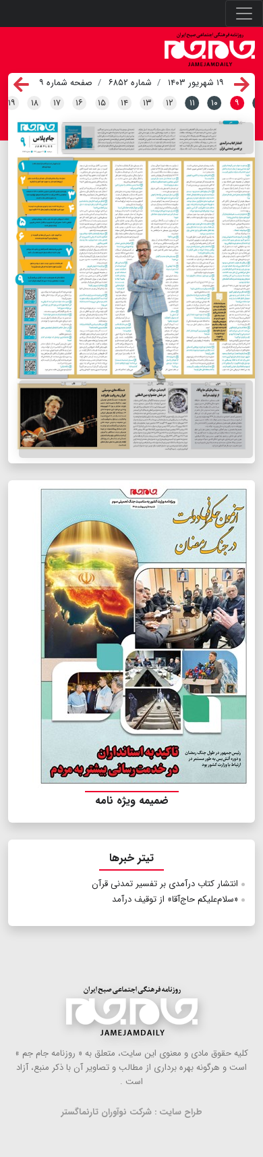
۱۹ (12, 103)
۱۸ (34, 103)
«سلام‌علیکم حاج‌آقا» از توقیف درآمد (175, 899)
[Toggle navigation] (244, 13)
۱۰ (214, 103)
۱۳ (147, 103)
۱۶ (79, 103)
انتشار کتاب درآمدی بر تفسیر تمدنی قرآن (165, 884)
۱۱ (192, 103)
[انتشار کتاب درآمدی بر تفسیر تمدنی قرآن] (157, 138)
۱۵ (102, 103)
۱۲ (169, 103)
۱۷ (57, 103)
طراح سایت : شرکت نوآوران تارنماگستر (131, 1112)
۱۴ (124, 103)
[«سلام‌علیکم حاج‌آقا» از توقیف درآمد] (136, 419)
